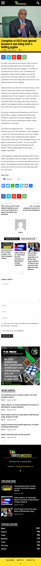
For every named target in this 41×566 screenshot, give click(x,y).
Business (4, 538)
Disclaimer (10, 560)
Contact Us (30, 560)
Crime (3, 535)
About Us (20, 560)
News (3, 528)
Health (3, 549)
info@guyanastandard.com (24, 466)
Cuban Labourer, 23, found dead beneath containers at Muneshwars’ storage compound (20, 259)
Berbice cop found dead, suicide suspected (15, 434)
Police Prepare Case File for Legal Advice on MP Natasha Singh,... (25, 510)
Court (3, 542)
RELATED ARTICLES (12, 239)
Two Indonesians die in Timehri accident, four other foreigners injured (7, 254)
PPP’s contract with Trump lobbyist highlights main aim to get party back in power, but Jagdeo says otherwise (10, 210)
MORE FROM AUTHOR (28, 239)
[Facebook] (20, 471)
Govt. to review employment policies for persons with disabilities (31, 208)
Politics (4, 532)
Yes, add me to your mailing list (13, 331)
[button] (37, 3)
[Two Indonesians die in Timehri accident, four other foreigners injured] (7, 245)
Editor (5, 50)
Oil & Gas (4, 545)
